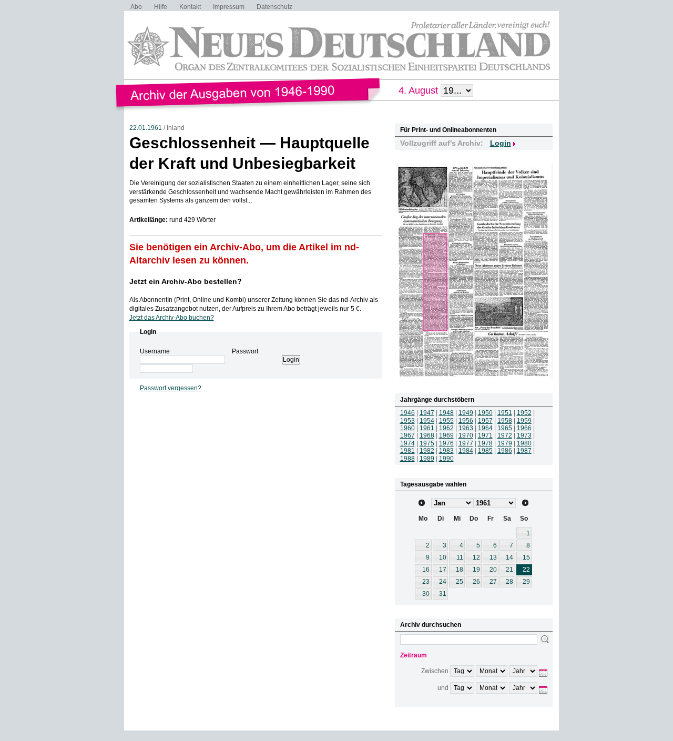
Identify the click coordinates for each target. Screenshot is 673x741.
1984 (465, 450)
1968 (427, 435)
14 (509, 557)
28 (509, 581)
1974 (407, 443)
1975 (427, 443)
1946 (407, 413)
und (442, 688)
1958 (504, 420)
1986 (504, 450)
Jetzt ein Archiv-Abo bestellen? (185, 281)
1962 (446, 428)
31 (442, 593)
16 (426, 569)
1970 (465, 435)
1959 (524, 420)
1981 (407, 450)
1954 (427, 420)
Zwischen (434, 671)
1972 (504, 435)
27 (493, 581)
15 (526, 557)
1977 (465, 443)
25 (459, 581)
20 (493, 569)
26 (476, 581)
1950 (485, 413)
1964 (485, 428)
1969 (446, 435)
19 (476, 569)
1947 (427, 413)
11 (459, 557)
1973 (524, 435)
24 (442, 581)
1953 (407, 420)
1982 (427, 450)
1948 (446, 413)
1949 (465, 413)
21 (509, 569)
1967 (407, 435)
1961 (427, 428)
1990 (446, 458)
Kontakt (190, 7)
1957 (485, 420)
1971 (485, 435)
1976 (446, 443)
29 (526, 581)
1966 (524, 428)
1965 (504, 428)
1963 (465, 428)
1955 (446, 420)
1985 (485, 450)
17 (442, 569)
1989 (427, 458)
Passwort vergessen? (170, 388)
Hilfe (160, 7)
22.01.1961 (145, 127)
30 (426, 593)
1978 (485, 443)
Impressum (228, 7)
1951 (504, 413)
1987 (524, 450)
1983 (446, 450)
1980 (524, 443)
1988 (407, 458)
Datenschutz (274, 7)
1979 (504, 443)
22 (526, 569)
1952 (524, 413)
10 (442, 557)
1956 (465, 420)
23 (426, 581)
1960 (407, 428)
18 (459, 569)
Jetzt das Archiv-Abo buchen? (171, 317)
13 (493, 557)
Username (155, 351)
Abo (136, 7)
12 (476, 557)
